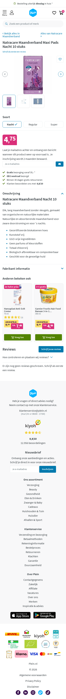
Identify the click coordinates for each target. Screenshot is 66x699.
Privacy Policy (33, 680)
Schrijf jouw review (51, 349)
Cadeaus (33, 506)
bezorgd (18, 176)
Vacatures (33, 593)
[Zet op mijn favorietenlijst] (60, 59)
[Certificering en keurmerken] (30, 644)
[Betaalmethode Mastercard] (43, 654)
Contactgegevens (33, 579)
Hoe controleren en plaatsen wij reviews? (26, 357)
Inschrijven (47, 469)
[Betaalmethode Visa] (34, 654)
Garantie (33, 560)
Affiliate (33, 588)
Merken (33, 601)
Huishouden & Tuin (33, 511)
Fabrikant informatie (16, 268)
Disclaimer (33, 686)
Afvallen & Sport (33, 520)
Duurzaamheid (33, 565)
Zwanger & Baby (33, 502)
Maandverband (11, 36)
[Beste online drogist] (56, 644)
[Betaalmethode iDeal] (50, 654)
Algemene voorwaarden (33, 675)
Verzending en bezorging (33, 534)
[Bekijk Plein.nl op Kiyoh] (41, 634)
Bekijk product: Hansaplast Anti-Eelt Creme (17, 312)
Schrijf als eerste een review (14, 51)
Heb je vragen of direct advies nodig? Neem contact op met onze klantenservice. (33, 403)
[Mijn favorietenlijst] (54, 12)
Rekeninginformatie (33, 543)
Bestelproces (33, 547)
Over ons (33, 597)
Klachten (33, 556)
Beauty (33, 489)
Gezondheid (33, 493)
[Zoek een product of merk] (6, 23)
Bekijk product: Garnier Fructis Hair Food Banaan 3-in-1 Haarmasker (48, 312)
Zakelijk (33, 584)
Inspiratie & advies (33, 606)
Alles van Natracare (51, 33)
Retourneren (33, 552)
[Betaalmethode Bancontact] (57, 654)
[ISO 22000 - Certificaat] (45, 644)
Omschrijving (11, 193)
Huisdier (33, 515)
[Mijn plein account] (12, 12)
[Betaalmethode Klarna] (21, 653)
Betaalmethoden (33, 539)
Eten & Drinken (33, 498)
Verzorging (33, 485)
